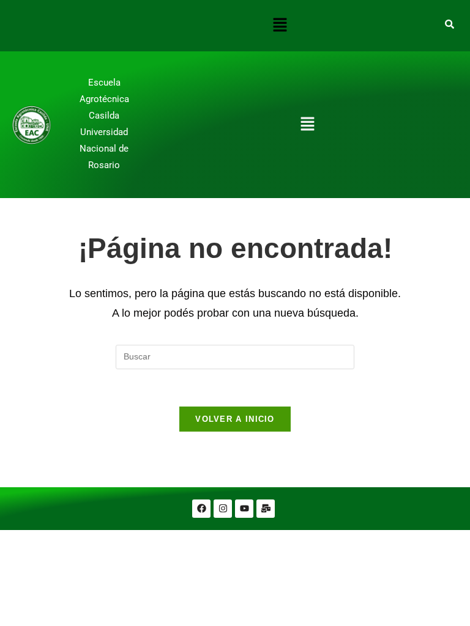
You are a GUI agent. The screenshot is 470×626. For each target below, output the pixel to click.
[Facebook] (201, 508)
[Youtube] (244, 508)
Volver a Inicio (235, 419)
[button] (279, 25)
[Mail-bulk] (265, 508)
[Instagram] (223, 508)
